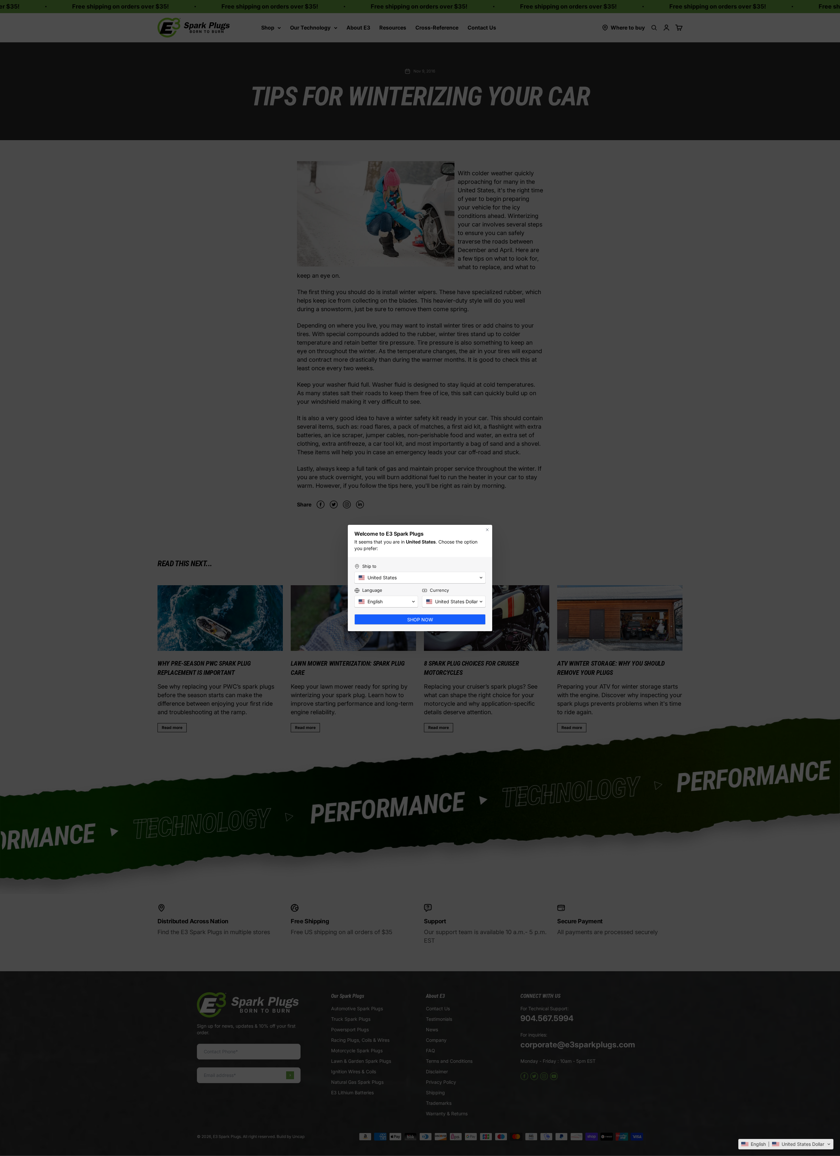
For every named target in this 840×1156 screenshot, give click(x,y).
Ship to (369, 566)
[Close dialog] (487, 529)
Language (372, 590)
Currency (439, 590)
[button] (785, 1144)
